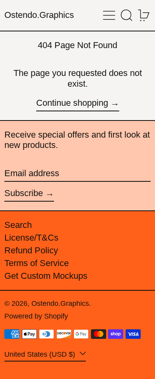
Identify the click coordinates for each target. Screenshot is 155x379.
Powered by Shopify (36, 316)
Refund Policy (31, 250)
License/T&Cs (31, 238)
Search (18, 225)
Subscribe (23, 193)
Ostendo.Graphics (39, 15)
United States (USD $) (40, 354)
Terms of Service (36, 263)
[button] (126, 15)
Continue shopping (72, 103)
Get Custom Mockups (45, 276)
